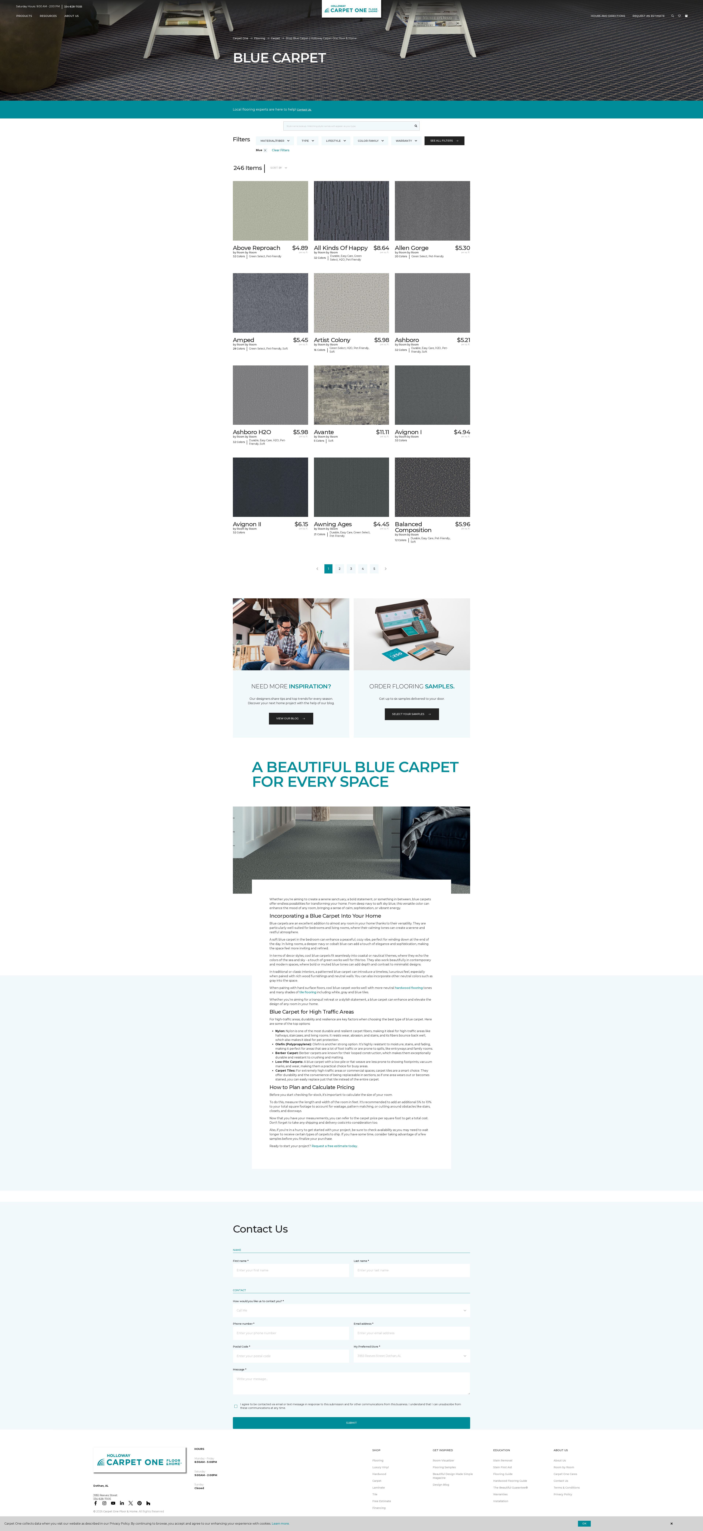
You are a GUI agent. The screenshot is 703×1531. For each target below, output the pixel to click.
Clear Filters (280, 150)
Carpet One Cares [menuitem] (565, 1474)
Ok (584, 1523)
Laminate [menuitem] (378, 1487)
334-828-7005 (73, 6)
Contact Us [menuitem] (561, 1480)
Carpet (275, 38)
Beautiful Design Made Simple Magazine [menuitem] (453, 1476)
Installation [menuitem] (500, 1501)
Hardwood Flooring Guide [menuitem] (510, 1480)
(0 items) (686, 16)
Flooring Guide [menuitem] (503, 1474)
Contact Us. (304, 109)
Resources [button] (48, 16)
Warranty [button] (404, 140)
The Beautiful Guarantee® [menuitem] (510, 1487)
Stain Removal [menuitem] (502, 1460)
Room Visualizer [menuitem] (443, 1460)
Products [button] (24, 16)
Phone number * (243, 1323)
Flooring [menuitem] (377, 1460)
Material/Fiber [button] (272, 140)
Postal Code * (241, 1346)
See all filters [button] (441, 140)
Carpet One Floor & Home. (120, 1511)
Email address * (363, 1323)
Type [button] (305, 140)
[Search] (416, 126)
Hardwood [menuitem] (379, 1474)
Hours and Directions (608, 16)
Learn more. (280, 1523)
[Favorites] (679, 16)
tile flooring (307, 992)
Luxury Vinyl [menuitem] (380, 1467)
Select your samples (408, 714)
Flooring (259, 38)
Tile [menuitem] (374, 1494)
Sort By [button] (276, 167)
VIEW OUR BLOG (287, 718)
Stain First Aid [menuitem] (502, 1467)
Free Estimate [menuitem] (381, 1501)
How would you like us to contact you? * (258, 1301)
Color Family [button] (368, 140)
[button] (672, 16)
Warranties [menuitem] (500, 1494)
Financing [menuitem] (379, 1508)
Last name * (361, 1261)
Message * (239, 1369)
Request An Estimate (649, 16)
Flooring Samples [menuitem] (444, 1467)
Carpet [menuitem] (376, 1480)
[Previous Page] (317, 568)
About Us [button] (71, 16)
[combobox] (347, 126)
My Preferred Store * (367, 1346)
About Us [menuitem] (560, 1460)
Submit (351, 1422)
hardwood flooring (409, 988)
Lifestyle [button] (333, 140)
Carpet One (240, 38)
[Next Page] (385, 568)
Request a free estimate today (334, 1146)
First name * (240, 1261)
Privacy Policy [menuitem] (563, 1494)
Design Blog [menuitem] (441, 1484)
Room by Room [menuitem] (564, 1467)
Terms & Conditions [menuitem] (567, 1487)
